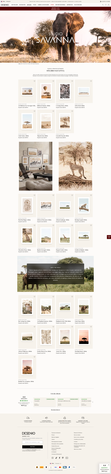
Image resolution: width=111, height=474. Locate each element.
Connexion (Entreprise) (57, 454)
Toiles (34, 4)
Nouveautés (22, 4)
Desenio (59, 470)
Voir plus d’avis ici (55, 409)
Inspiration (70, 4)
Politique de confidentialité (79, 443)
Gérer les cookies (78, 449)
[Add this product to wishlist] (34, 81)
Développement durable (57, 441)
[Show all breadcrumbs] (19, 63)
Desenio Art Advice (78, 432)
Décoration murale (60, 4)
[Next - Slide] (93, 402)
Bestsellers (15, 4)
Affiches (29, 4)
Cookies (75, 441)
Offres (52, 4)
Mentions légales (55, 437)
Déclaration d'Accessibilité (57, 443)
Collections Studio (27, 63)
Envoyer (32, 446)
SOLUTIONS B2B (78, 4)
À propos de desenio (56, 432)
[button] (104, 468)
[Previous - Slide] (32, 402)
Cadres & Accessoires (43, 4)
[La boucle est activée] (108, 60)
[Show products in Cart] (108, 4)
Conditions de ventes (78, 439)
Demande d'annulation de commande (79, 446)
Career (53, 439)
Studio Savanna (35, 63)
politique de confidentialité (31, 449)
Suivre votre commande (79, 437)
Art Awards (54, 451)
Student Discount (55, 446)
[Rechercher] (102, 5)
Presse (53, 435)
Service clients (77, 435)
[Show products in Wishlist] (105, 4)
